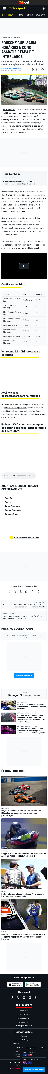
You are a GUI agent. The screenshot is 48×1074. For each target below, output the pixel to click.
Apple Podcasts (12, 506)
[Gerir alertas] (38, 591)
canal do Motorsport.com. (15, 407)
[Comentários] (43, 69)
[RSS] (36, 997)
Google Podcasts (13, 510)
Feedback (24, 1036)
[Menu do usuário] (43, 8)
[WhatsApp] (20, 591)
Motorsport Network (20, 1068)
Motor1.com (24, 1014)
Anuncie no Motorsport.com (24, 1040)
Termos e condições (16, 1062)
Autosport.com (24, 1022)
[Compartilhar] (32, 69)
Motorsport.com (15, 395)
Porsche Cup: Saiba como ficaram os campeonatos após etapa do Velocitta (21, 182)
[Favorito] (37, 69)
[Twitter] (15, 591)
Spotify (8, 498)
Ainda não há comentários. (24, 636)
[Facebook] (9, 591)
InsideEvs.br (24, 1011)
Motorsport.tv (35, 248)
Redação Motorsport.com (11, 68)
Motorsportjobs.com (24, 1018)
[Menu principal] (4, 8)
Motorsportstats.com (24, 1026)
